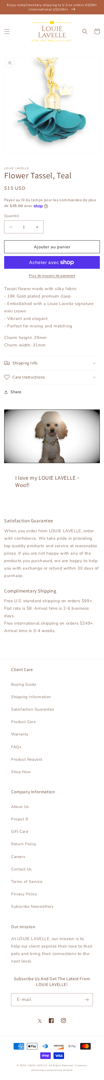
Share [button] (16, 392)
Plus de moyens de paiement (52, 275)
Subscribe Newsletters (32, 906)
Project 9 (19, 819)
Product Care (23, 721)
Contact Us (21, 869)
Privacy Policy (24, 894)
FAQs (16, 747)
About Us (20, 806)
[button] (7, 31)
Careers (18, 856)
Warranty (20, 734)
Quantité (11, 215)
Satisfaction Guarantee (32, 709)
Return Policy (23, 844)
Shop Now (21, 771)
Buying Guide (23, 684)
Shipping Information (31, 697)
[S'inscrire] (86, 999)
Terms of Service (26, 881)
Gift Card (19, 831)
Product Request (26, 759)
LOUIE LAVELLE (37, 1065)
